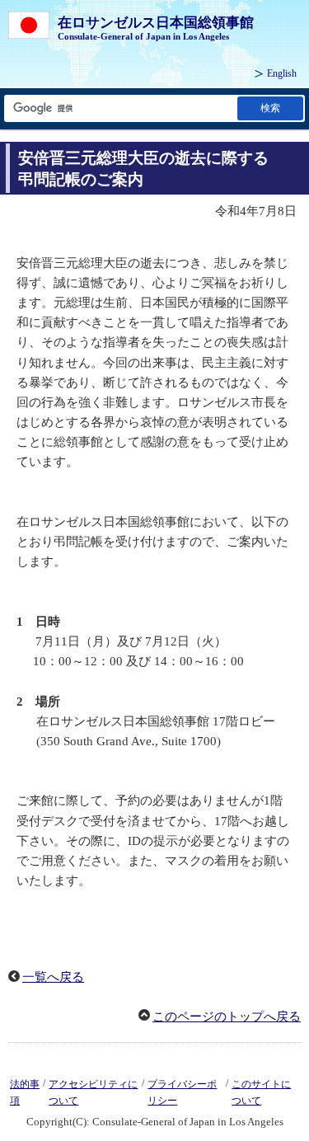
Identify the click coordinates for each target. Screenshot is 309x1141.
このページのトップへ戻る (226, 1016)
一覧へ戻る (53, 977)
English (282, 73)
